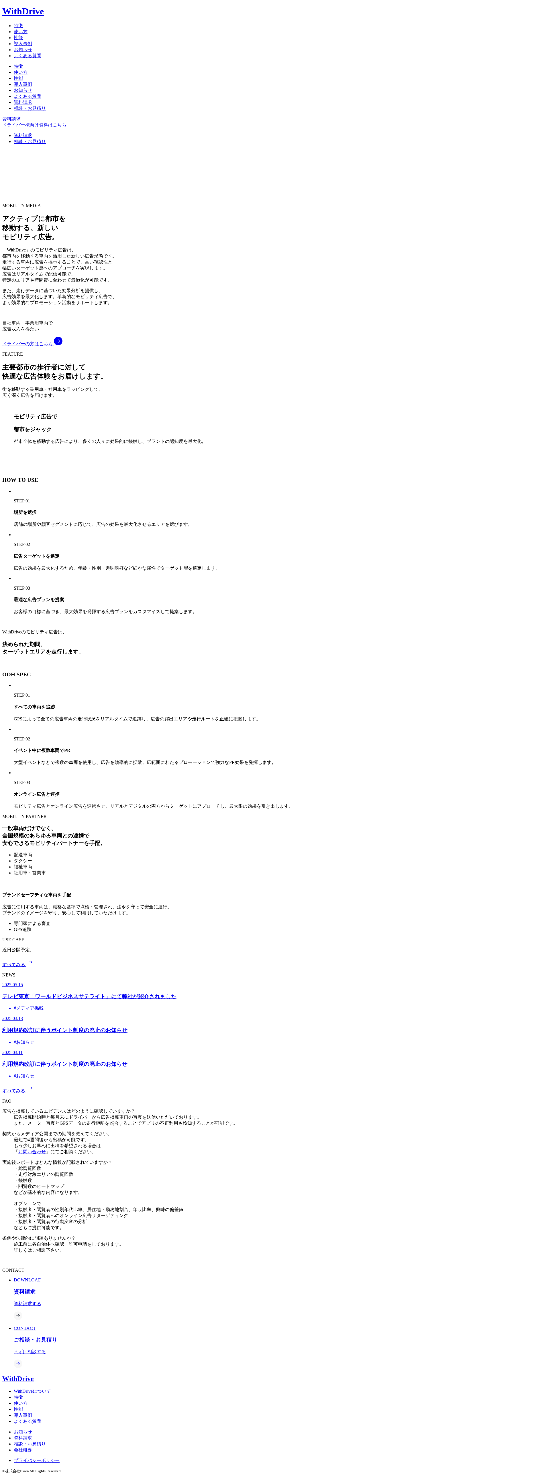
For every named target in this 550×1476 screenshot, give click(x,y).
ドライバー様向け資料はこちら (34, 124)
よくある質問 (27, 55)
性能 (18, 37)
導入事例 (23, 43)
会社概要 (23, 1449)
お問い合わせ (32, 1151)
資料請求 (23, 102)
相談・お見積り (30, 108)
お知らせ (23, 49)
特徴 (18, 25)
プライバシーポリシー (37, 1460)
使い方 (21, 31)
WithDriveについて (32, 1391)
